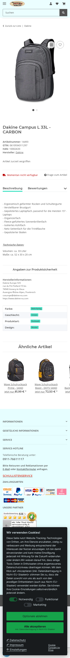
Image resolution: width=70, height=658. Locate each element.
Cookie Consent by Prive (54, 648)
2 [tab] (37, 110)
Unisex (34, 315)
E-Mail (6, 469)
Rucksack (35, 321)
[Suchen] (63, 12)
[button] (51, 3)
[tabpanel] (35, 70)
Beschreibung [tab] (12, 188)
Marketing (39, 604)
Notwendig (26, 599)
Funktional (51, 599)
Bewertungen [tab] (37, 188)
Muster (34, 327)
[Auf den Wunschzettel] (60, 44)
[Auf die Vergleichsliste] (51, 44)
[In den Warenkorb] (5, 36)
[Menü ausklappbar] (4, 2)
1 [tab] (33, 110)
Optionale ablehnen (35, 616)
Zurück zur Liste (13, 25)
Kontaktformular (26, 469)
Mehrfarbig (36, 308)
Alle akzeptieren (35, 627)
